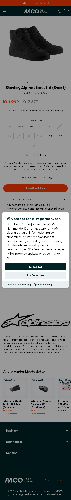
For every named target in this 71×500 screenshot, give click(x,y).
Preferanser (35, 275)
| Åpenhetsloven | (42, 284)
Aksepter (35, 266)
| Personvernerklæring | (18, 284)
